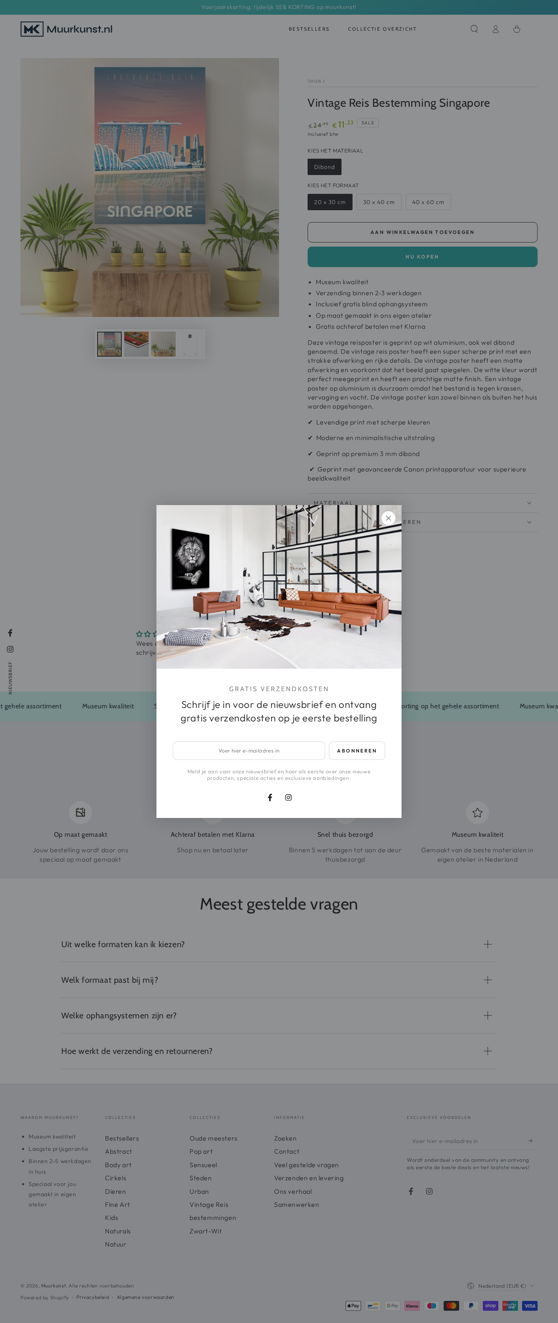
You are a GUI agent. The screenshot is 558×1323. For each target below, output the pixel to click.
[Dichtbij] (388, 518)
